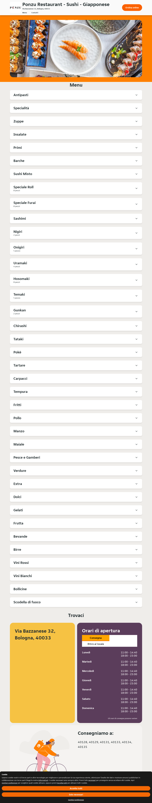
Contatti (34, 12)
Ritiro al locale (96, 644)
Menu (24, 12)
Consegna (96, 638)
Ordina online (132, 7)
